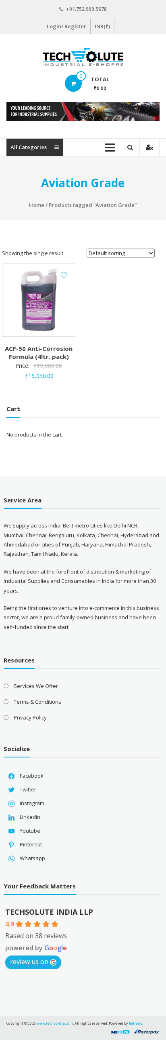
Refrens (135, 1023)
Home (36, 205)
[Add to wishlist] (64, 275)
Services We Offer (36, 686)
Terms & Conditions (37, 701)
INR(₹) (102, 26)
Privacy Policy (30, 717)
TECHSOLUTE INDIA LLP (49, 912)
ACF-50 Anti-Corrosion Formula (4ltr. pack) (39, 352)
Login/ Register (66, 26)
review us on (29, 961)
